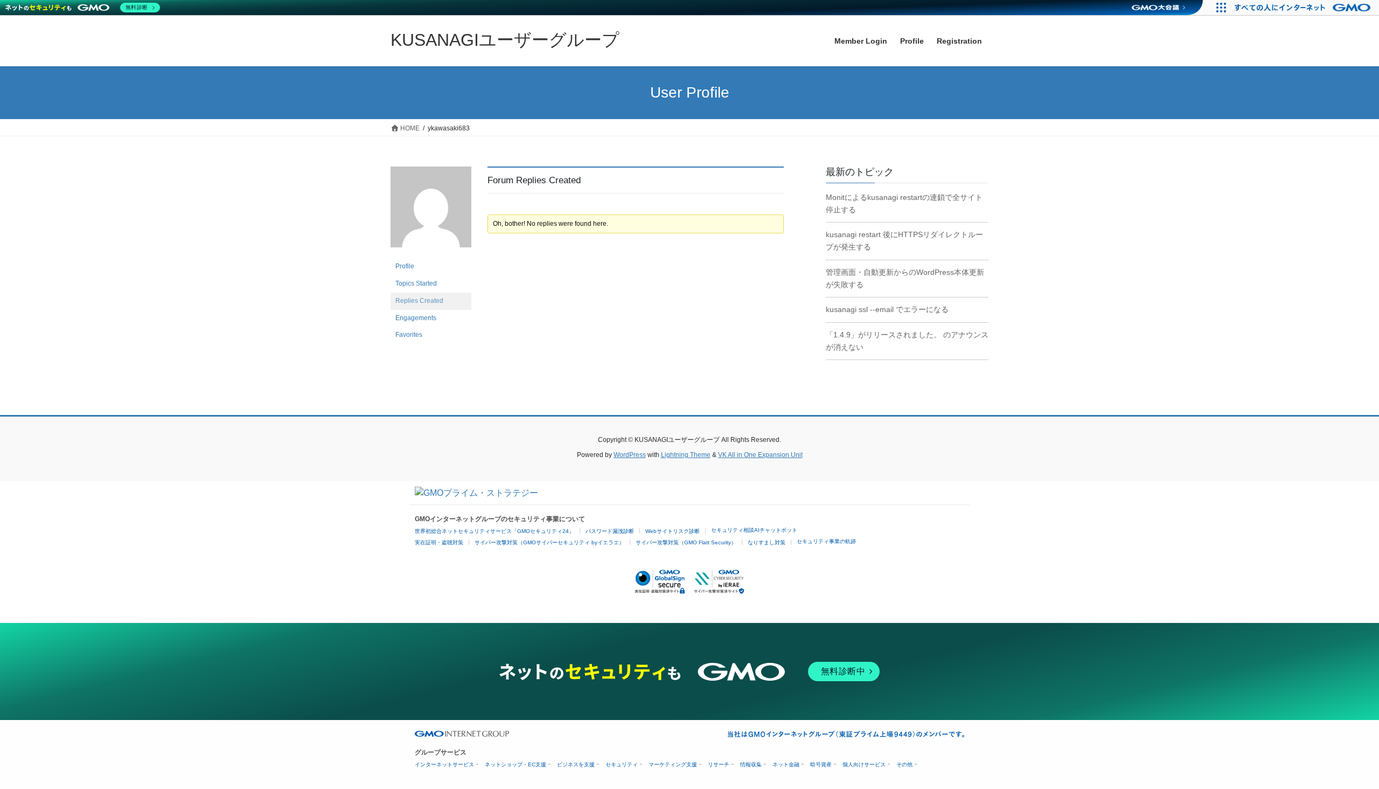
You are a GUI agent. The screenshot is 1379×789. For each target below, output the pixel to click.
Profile (404, 266)
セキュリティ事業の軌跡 (826, 541)
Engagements (415, 318)
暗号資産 (821, 764)
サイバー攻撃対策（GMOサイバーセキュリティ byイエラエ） (549, 542)
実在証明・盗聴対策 (439, 542)
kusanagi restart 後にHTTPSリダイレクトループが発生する (904, 240)
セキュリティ (621, 764)
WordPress (630, 455)
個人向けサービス (864, 764)
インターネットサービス (444, 764)
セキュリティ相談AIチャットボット (754, 530)
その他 (904, 764)
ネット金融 (785, 764)
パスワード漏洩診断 (610, 531)
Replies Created (419, 300)
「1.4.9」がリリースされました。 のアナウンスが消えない (907, 340)
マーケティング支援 (673, 764)
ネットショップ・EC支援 (515, 764)
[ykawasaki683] (431, 212)
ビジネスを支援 (576, 764)
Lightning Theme (686, 455)
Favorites (408, 334)
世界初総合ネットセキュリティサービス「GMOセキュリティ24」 (494, 531)
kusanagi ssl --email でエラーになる (887, 309)
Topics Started (416, 283)
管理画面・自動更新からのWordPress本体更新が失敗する (905, 278)
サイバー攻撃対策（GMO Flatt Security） (686, 542)
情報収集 (751, 764)
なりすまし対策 (766, 542)
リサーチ (718, 764)
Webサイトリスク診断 (672, 531)
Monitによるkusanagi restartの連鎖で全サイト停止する (904, 203)
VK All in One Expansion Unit (760, 455)
